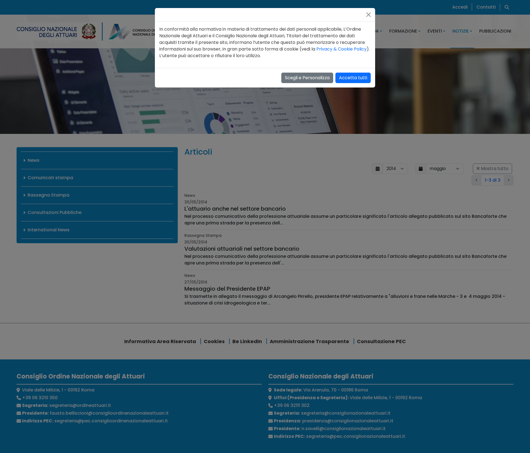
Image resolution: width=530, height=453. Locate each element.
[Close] (368, 14)
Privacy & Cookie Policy (341, 49)
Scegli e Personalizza (307, 78)
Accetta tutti (353, 78)
